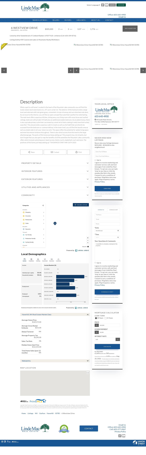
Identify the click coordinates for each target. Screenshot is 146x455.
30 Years (100, 318)
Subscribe (107, 188)
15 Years (110, 318)
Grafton (42, 413)
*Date (97, 228)
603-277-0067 (120, 429)
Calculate (107, 346)
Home (23, 413)
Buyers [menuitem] (68, 20)
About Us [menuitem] (95, 20)
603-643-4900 (120, 15)
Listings (30, 413)
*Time (97, 234)
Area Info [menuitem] (81, 20)
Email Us (122, 17)
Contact (88, 428)
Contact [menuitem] (109, 20)
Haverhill (50, 413)
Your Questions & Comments (105, 241)
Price (97, 322)
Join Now (121, 5)
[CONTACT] (130, 29)
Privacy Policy (100, 182)
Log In (112, 5)
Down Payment (101, 329)
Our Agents (104, 124)
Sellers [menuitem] (56, 20)
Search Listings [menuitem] (40, 20)
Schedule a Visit (113, 209)
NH (36, 413)
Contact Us (97, 124)
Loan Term (100, 316)
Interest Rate (100, 336)
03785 (57, 413)
